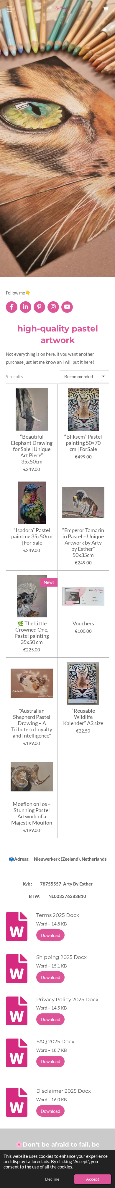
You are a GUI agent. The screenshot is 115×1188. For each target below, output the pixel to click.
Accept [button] (92, 1179)
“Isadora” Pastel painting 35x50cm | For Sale (31, 536)
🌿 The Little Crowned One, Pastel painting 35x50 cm (31, 632)
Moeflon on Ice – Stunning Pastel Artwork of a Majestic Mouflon (31, 813)
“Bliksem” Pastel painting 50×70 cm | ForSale (83, 443)
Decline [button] (52, 1179)
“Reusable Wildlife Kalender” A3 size (83, 717)
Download (50, 935)
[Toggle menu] (9, 9)
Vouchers (83, 623)
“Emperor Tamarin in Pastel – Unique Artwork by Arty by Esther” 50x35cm (83, 542)
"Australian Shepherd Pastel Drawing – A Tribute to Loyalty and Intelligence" (31, 723)
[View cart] (105, 9)
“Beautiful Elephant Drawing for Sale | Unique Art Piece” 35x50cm (31, 449)
